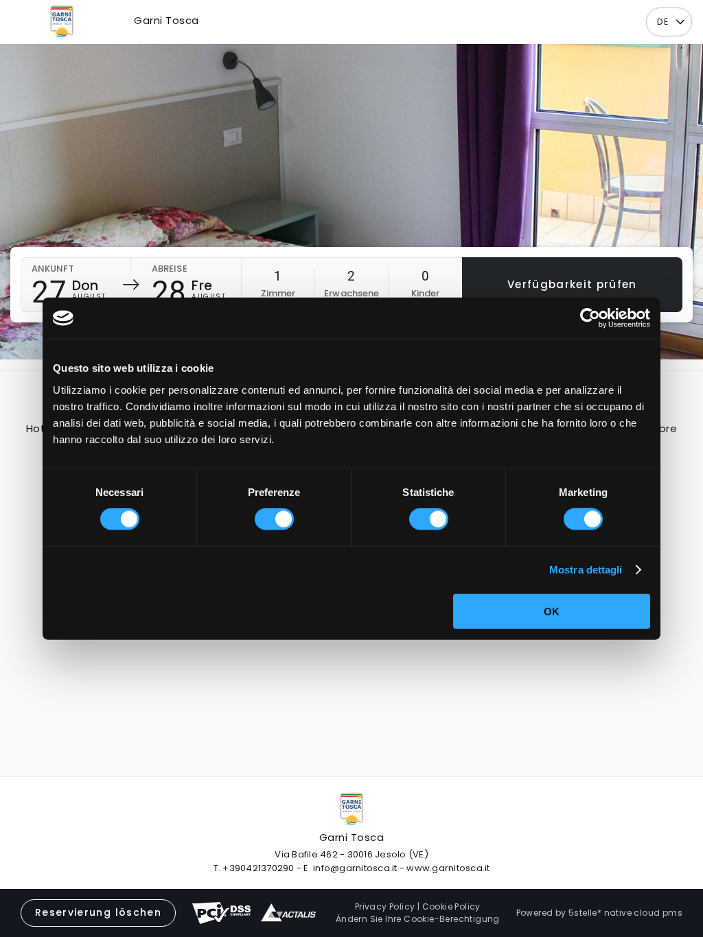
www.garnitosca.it (447, 868)
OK (552, 611)
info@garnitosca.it (355, 868)
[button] (680, 22)
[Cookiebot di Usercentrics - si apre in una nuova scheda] (590, 318)
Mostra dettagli (586, 570)
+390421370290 (258, 868)
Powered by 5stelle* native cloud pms (599, 912)
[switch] (274, 519)
